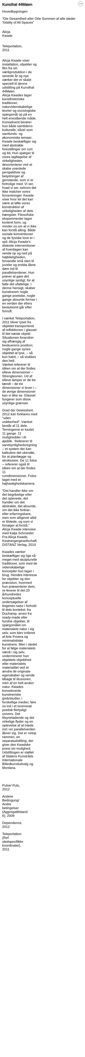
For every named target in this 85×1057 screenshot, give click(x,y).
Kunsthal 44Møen (17, 4)
